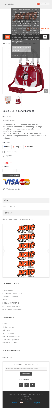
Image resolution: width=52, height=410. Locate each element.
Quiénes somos (8, 327)
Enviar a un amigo (12, 152)
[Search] (45, 37)
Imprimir (9, 156)
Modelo (5, 116)
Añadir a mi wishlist (13, 189)
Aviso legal (6, 330)
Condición (6, 120)
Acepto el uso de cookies (21, 47)
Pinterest (29, 147)
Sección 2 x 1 (7, 357)
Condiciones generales (11, 340)
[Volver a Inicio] (3, 43)
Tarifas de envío (8, 333)
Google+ (18, 147)
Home (5, 324)
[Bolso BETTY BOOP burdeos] (8, 100)
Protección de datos (10, 343)
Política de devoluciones (11, 336)
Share (7, 147)
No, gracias (16, 50)
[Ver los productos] (26, 228)
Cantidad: (6, 166)
